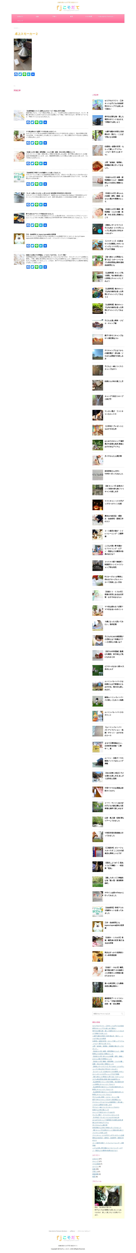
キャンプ (20, 21)
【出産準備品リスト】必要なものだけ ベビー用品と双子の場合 (45, 111)
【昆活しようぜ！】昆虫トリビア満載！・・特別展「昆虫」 (114, 865)
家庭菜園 (95, 1174)
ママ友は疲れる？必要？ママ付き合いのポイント (41, 131)
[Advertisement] (51, 100)
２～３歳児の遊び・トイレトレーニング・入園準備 (114, 533)
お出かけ (20, 16)
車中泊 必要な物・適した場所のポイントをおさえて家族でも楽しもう (114, 119)
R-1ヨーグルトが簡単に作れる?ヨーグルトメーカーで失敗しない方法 (114, 579)
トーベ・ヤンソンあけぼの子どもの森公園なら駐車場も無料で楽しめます (114, 805)
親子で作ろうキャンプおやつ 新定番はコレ (106, 1099)
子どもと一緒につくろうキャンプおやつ (105, 1107)
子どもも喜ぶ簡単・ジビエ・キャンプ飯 (105, 1097)
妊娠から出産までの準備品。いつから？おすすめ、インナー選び (46, 255)
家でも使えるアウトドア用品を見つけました (40, 214)
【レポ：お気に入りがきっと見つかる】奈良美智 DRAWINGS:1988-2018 (49, 193)
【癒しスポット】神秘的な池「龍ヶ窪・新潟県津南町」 (114, 880)
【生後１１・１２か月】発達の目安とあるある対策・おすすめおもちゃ (114, 594)
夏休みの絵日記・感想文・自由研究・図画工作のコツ (114, 518)
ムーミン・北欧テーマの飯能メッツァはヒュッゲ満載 (114, 760)
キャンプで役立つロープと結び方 (103, 1112)
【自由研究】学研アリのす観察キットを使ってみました (43, 172)
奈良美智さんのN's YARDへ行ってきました (106, 1127)
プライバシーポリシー (84, 1231)
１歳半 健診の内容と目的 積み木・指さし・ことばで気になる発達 (114, 134)
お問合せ (72, 1231)
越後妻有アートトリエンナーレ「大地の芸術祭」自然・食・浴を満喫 (114, 1001)
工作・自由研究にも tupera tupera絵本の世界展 (41, 234)
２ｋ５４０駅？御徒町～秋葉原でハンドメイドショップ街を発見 (114, 564)
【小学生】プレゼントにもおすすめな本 (105, 1117)
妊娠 (37, 16)
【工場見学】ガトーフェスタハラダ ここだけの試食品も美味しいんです (114, 850)
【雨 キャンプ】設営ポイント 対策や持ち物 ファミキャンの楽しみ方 (114, 488)
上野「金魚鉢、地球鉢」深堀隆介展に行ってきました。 (114, 165)
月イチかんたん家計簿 (113, 456)
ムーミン (95, 1166)
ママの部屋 (88, 16)
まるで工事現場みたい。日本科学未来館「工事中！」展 (114, 745)
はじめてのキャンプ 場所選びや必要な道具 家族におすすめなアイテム (114, 444)
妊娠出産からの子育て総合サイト (68, 1245)
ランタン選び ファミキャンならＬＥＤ (105, 1115)
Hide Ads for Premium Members (105, 17)
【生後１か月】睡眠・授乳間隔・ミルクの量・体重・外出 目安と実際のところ (50, 152)
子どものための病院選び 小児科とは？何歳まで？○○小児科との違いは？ (114, 639)
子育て (54, 16)
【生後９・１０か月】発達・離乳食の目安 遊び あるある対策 (114, 940)
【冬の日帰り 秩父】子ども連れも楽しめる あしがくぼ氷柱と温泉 (114, 775)
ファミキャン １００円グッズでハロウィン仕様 (108, 1135)
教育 (71, 16)
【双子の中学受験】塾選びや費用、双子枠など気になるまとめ (114, 654)
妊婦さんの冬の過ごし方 (114, 381)
